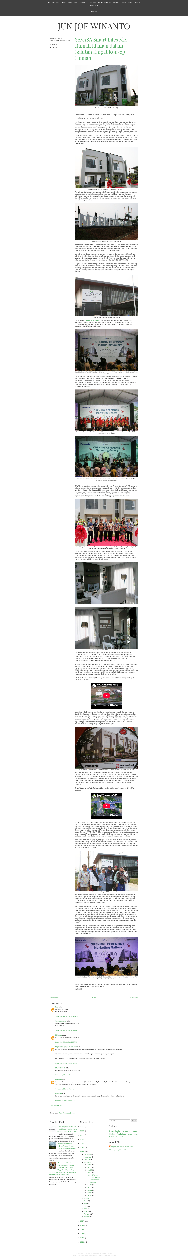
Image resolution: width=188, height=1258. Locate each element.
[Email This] (76, 989)
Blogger (94, 11)
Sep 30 (90, 1165)
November (87, 1157)
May (85, 1206)
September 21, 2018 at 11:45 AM (66, 1016)
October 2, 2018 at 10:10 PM (65, 1075)
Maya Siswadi (60, 1068)
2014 (82, 1233)
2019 (82, 1148)
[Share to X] (80, 989)
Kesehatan (84, 2)
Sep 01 (90, 1195)
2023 (82, 1131)
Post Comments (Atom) (67, 1113)
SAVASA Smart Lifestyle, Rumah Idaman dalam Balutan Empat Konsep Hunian (101, 48)
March (86, 1211)
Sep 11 (90, 1187)
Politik (123, 2)
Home (94, 997)
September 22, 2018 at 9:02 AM (66, 1030)
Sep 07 (90, 1190)
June (85, 1203)
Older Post (134, 997)
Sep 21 (90, 1172)
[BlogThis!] (78, 989)
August (86, 1198)
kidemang (58, 1035)
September (87, 1162)
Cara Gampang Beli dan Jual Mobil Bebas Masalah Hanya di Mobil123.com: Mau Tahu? (67, 1129)
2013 (82, 1238)
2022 (82, 1135)
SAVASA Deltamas (92, 320)
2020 (82, 1143)
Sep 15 (90, 1185)
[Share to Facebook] (81, 989)
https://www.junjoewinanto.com (66, 1047)
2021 (82, 1139)
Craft (76, 2)
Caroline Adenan (60, 1021)
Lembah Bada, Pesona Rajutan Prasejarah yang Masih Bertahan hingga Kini (66, 1146)
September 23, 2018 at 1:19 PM (66, 1063)
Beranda (51, 2)
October (87, 1159)
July (85, 1201)
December (87, 1154)
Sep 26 (90, 1167)
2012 (82, 1242)
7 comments (55, 47)
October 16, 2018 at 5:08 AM (65, 1100)
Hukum (137, 2)
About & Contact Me (64, 2)
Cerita (130, 2)
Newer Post (54, 997)
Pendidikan (94, 5)
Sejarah (93, 2)
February (87, 1214)
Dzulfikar (58, 1093)
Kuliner (116, 2)
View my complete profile (118, 1150)
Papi (56, 1007)
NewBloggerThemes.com (108, 1255)
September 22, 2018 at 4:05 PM (66, 1042)
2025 (82, 1127)
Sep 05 (90, 1193)
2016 (82, 1225)
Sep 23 (90, 1170)
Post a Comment (56, 1105)
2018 (82, 1152)
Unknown (58, 1079)
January (86, 1216)
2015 (82, 1229)
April (85, 1209)
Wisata (100, 2)
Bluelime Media (83, 1255)
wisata (130, 1134)
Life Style (108, 2)
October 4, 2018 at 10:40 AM (65, 1089)
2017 (82, 1221)
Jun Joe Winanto (94, 26)
